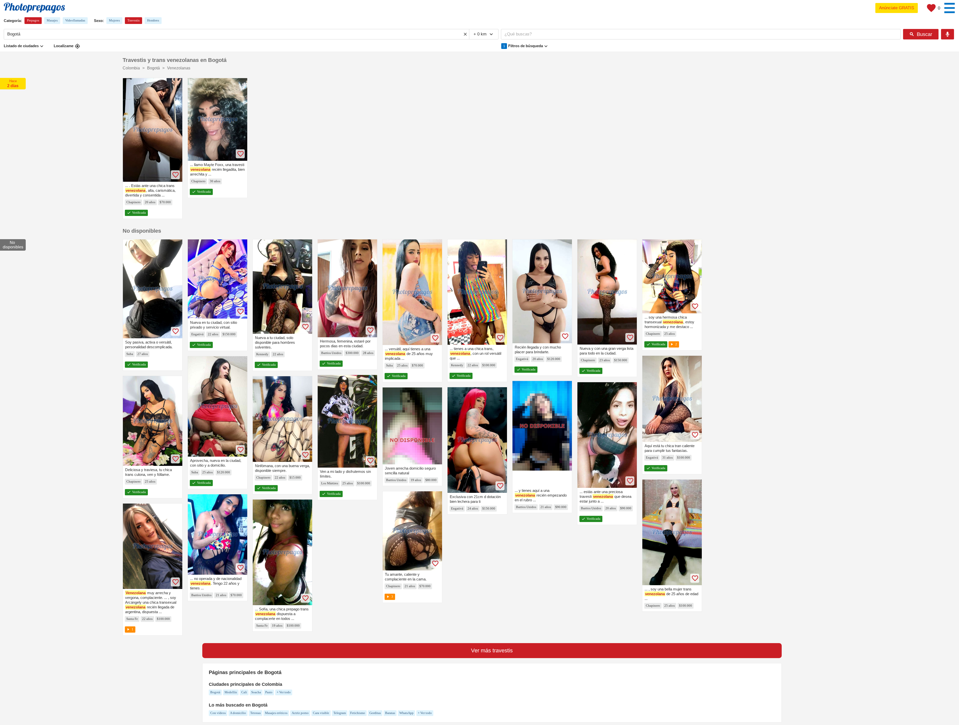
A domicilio (238, 713)
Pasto (268, 692)
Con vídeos (218, 713)
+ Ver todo (284, 692)
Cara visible (321, 713)
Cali (244, 692)
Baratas (390, 713)
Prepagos (33, 20)
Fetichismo (357, 713)
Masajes (52, 20)
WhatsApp (406, 713)
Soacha (256, 692)
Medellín (231, 692)
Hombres (153, 20)
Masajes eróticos (276, 713)
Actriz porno (300, 713)
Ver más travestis (492, 650)
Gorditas (375, 713)
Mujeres (114, 20)
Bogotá (215, 692)
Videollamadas (75, 20)
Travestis (133, 20)
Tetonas (255, 713)
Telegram (339, 713)
